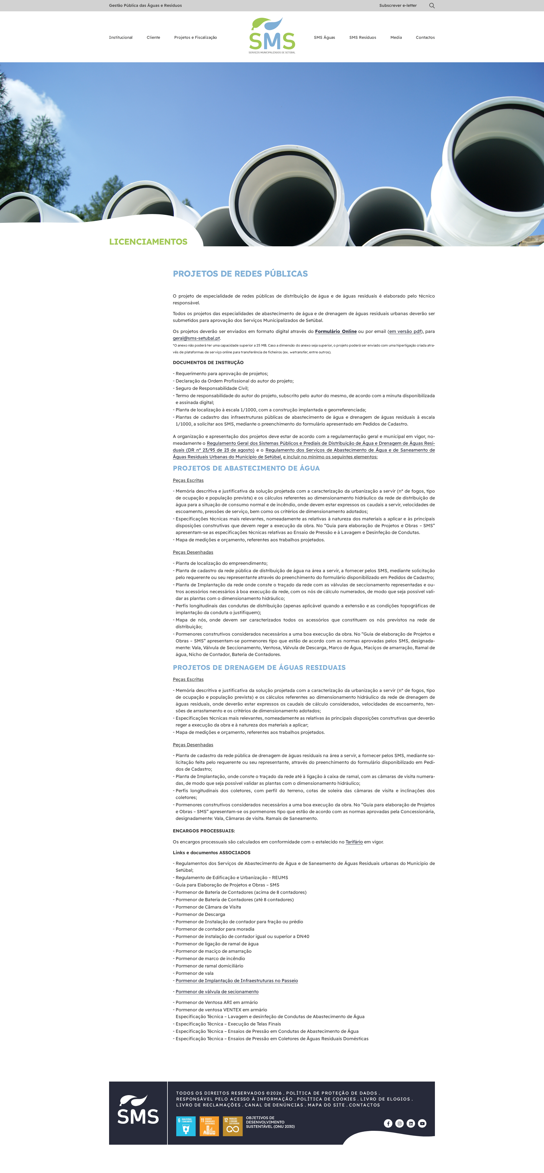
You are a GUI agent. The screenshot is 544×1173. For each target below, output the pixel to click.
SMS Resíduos (362, 37)
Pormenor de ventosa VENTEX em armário (221, 1009)
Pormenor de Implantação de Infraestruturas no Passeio (237, 980)
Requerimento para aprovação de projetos (221, 373)
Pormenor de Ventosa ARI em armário (217, 1002)
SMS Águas (324, 37)
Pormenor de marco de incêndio (210, 958)
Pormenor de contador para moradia (215, 929)
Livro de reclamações (208, 1105)
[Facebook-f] (388, 1123)
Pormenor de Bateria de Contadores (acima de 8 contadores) (241, 892)
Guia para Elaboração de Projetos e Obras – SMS (227, 885)
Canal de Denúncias (274, 1105)
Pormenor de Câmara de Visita (208, 907)
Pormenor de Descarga (200, 914)
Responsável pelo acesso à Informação (234, 1099)
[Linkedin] (411, 1123)
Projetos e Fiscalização (195, 37)
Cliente (153, 37)
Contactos (425, 37)
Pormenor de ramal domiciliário (209, 966)
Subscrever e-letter (398, 5)
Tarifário (354, 842)
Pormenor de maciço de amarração (214, 951)
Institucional (121, 37)
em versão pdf (405, 331)
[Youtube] (422, 1123)
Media (396, 37)
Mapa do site (326, 1105)
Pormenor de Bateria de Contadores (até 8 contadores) (235, 899)
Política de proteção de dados (331, 1093)
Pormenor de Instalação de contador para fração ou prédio (239, 921)
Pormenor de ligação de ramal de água (217, 943)
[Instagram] (399, 1123)
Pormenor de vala (195, 973)
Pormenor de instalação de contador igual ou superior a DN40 (242, 936)
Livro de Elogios (385, 1099)
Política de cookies (326, 1099)
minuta (393, 395)
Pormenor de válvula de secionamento (217, 991)
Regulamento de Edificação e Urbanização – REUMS (232, 877)
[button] (432, 5)
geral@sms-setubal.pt (196, 338)
